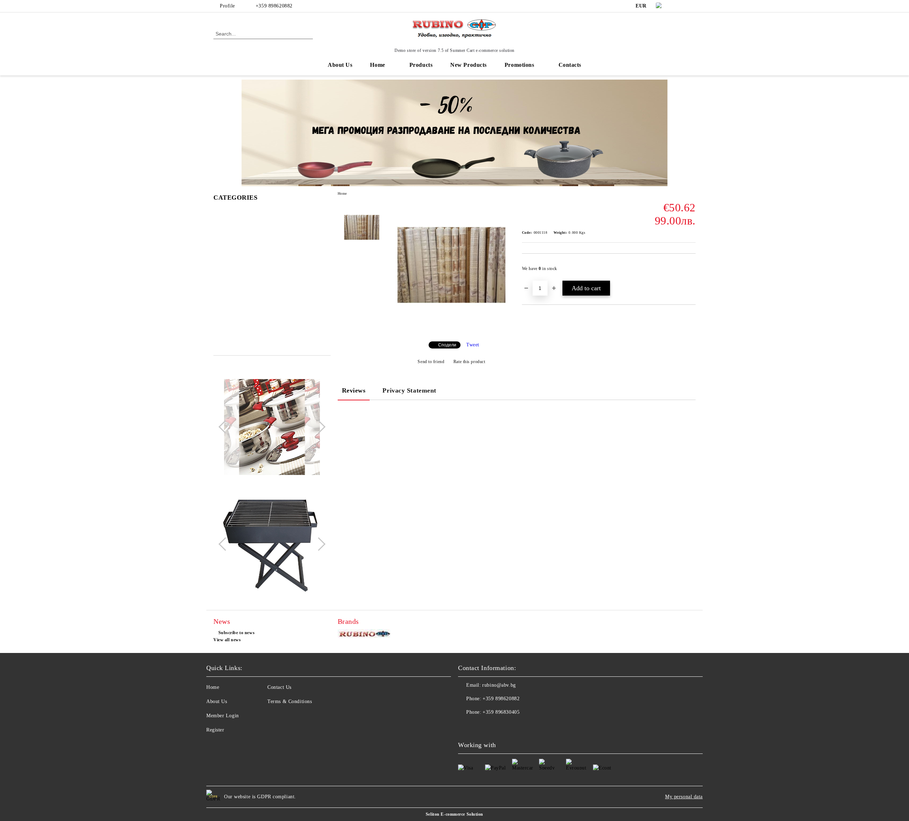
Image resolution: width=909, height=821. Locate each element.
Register (215, 730)
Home (377, 65)
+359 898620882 (274, 6)
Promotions (519, 65)
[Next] (318, 427)
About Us (340, 65)
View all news (227, 639)
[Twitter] (692, 6)
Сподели (447, 344)
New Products (468, 65)
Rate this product (469, 361)
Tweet (472, 344)
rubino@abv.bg (499, 685)
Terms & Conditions (289, 701)
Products (420, 65)
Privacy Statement (409, 390)
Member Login (222, 715)
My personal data (684, 796)
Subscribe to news (236, 632)
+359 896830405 (501, 712)
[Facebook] (681, 6)
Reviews (354, 390)
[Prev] (225, 427)
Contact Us (279, 687)
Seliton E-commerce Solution (454, 814)
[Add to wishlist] (690, 270)
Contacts (570, 65)
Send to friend (431, 361)
